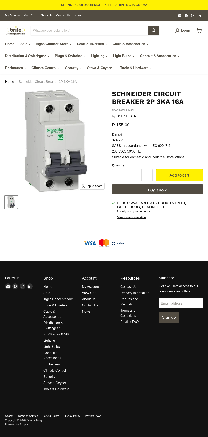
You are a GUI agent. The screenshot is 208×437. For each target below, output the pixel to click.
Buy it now (157, 189)
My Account (12, 15)
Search (9, 415)
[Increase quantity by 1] (147, 175)
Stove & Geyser (100, 68)
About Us (46, 15)
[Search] (153, 30)
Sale (24, 44)
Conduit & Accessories (158, 56)
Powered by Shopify (17, 424)
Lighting (98, 56)
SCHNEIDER (126, 116)
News (78, 15)
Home (9, 44)
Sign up (169, 317)
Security (72, 68)
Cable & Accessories (129, 44)
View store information (131, 217)
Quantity (118, 165)
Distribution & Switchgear (26, 56)
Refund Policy (50, 415)
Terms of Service (28, 415)
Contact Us (63, 15)
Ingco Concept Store (52, 44)
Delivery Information (134, 293)
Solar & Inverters (91, 44)
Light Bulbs (122, 56)
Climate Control (44, 68)
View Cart (30, 15)
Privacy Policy (71, 415)
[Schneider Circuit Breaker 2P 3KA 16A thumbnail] (11, 202)
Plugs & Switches (69, 56)
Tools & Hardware (134, 68)
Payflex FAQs (130, 322)
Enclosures (14, 68)
